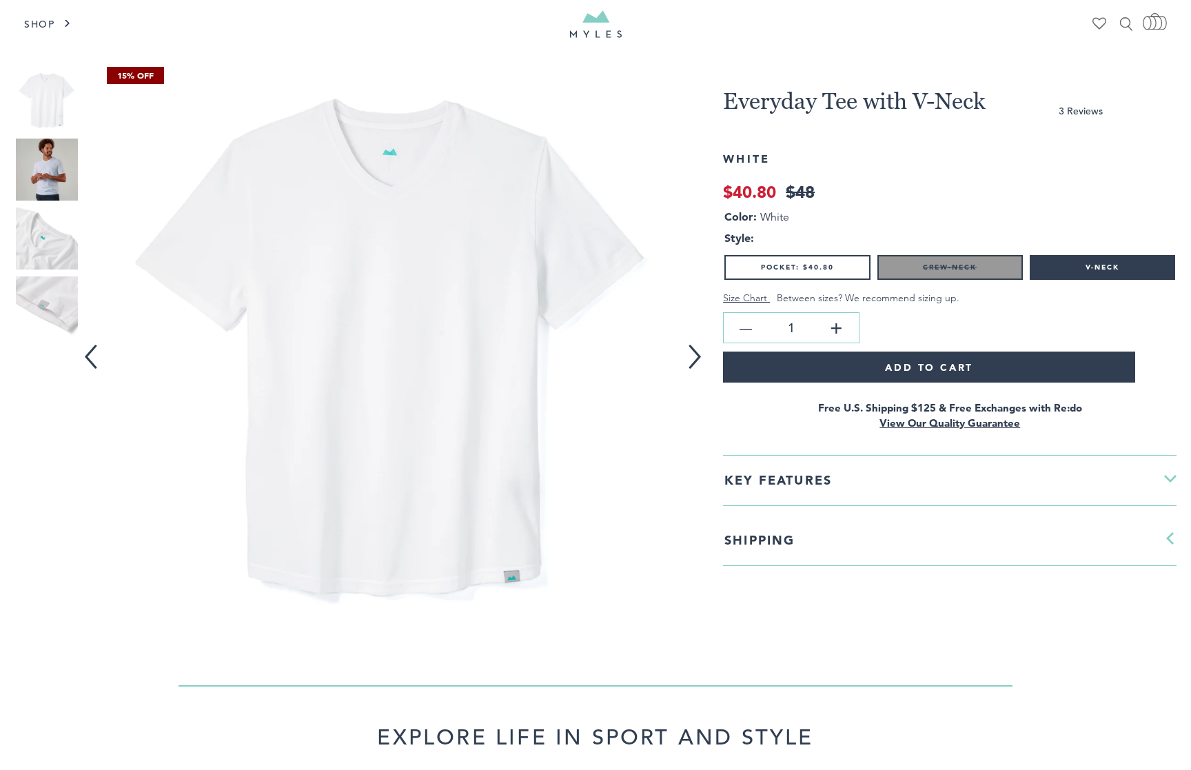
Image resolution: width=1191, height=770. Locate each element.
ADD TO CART (929, 367)
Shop (39, 24)
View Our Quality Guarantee (949, 422)
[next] (700, 348)
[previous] (93, 348)
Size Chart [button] (746, 298)
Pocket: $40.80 (797, 267)
